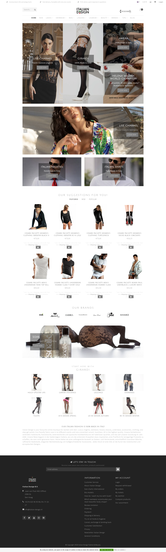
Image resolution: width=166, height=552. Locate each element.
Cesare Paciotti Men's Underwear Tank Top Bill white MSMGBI (36, 285)
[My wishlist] (155, 2)
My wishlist (119, 496)
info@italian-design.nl (33, 509)
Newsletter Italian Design (94, 532)
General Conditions (92, 536)
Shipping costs (33, 245)
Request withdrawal (123, 485)
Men (71, 18)
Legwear (93, 18)
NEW (41, 18)
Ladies (48, 18)
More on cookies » (120, 550)
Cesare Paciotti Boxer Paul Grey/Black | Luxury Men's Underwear (129, 285)
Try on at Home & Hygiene (94, 519)
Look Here (123, 90)
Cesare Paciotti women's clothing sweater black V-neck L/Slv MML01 (36, 235)
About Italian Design (92, 485)
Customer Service (91, 482)
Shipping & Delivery (92, 515)
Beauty (104, 18)
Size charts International (94, 489)
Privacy (87, 529)
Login (161, 2)
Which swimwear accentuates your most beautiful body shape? (98, 500)
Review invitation (91, 505)
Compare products (122, 499)
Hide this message (106, 550)
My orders (119, 489)
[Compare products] (150, 2)
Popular (93, 199)
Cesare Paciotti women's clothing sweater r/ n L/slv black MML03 (67, 235)
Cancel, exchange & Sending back (97, 522)
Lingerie (81, 18)
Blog (132, 18)
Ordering (87, 508)
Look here (43, 68)
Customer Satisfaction (93, 526)
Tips (124, 18)
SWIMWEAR (60, 18)
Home (33, 18)
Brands (115, 18)
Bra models (89, 492)
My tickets (119, 492)
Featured (73, 199)
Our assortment (121, 503)
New (83, 199)
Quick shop (37, 233)
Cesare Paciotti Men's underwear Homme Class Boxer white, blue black (98, 285)
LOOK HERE (132, 135)
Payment (87, 512)
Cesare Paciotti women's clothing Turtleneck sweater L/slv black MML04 (98, 235)
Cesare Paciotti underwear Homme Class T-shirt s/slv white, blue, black (67, 285)
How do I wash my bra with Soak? (97, 496)
